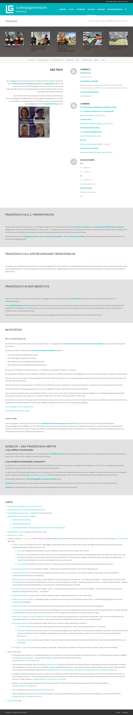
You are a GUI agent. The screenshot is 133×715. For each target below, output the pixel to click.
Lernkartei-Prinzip (52, 664)
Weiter (125, 39)
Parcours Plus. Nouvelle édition (91, 144)
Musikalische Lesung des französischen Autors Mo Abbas (38, 49)
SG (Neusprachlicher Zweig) (89, 128)
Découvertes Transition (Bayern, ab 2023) (94, 124)
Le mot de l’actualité (24, 630)
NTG (81, 163)
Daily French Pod (18, 579)
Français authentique (19, 595)
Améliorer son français (20, 599)
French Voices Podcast (20, 606)
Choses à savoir (17, 545)
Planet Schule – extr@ (15, 535)
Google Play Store (19, 660)
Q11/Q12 (83, 140)
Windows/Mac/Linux (92, 670)
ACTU (19, 551)
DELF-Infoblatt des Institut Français (17, 411)
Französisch (11, 21)
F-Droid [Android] (32, 660)
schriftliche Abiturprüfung (21, 520)
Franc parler (21, 564)
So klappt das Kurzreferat (16, 532)
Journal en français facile (26, 627)
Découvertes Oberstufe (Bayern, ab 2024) (94, 152)
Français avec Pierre (19, 573)
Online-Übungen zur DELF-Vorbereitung (19, 407)
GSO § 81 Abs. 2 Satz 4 (37, 475)
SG (81, 176)
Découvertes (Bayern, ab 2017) (90, 115)
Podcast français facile (20, 569)
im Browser (62, 679)
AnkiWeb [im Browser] (108, 670)
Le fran (14, 610)
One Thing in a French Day (21, 647)
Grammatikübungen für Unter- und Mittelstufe (24, 513)
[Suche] (126, 9)
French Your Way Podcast (21, 589)
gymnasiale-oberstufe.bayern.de (19, 516)
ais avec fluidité (23, 610)
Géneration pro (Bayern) (88, 136)
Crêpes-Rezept (13, 701)
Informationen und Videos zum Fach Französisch (24, 506)
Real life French (22, 555)
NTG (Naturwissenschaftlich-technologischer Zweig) (98, 107)
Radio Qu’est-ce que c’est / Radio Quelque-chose (29, 616)
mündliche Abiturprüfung (21, 524)
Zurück (8, 39)
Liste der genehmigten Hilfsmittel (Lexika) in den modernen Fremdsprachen (38, 528)
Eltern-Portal (125, 1)
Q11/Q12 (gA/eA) (86, 188)
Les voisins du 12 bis (24, 640)
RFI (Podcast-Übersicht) (20, 623)
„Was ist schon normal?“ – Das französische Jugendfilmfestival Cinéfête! (66, 49)
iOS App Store (79, 670)
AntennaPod (123, 538)
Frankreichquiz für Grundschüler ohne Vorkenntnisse (26, 510)
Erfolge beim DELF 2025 (12, 47)
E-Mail (118, 1)
